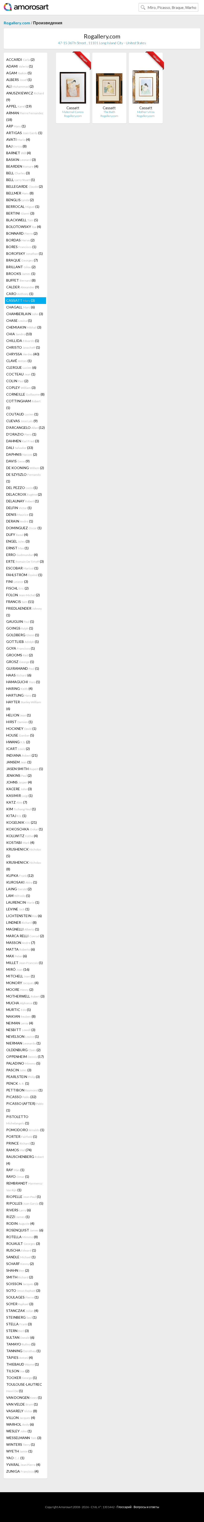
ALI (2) (20, 86)
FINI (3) (17, 581)
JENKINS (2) (19, 775)
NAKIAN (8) (21, 1016)
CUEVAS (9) (22, 421)
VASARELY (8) (21, 1411)
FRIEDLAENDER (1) (24, 611)
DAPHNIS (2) (21, 454)
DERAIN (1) (19, 521)
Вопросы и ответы (146, 1507)
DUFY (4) (17, 534)
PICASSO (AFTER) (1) (24, 1106)
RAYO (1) (17, 1176)
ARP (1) (16, 126)
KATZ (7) (16, 802)
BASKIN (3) (21, 159)
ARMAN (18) (24, 116)
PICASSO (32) (21, 1097)
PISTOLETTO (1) (17, 1119)
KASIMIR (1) (19, 795)
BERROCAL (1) (22, 206)
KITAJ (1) (16, 816)
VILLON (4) (20, 1417)
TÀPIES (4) (19, 1357)
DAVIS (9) (18, 461)
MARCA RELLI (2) (25, 936)
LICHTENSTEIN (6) (24, 916)
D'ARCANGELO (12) (25, 427)
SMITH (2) (19, 1277)
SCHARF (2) (20, 1264)
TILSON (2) (17, 1371)
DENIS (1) (19, 514)
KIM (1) (21, 809)
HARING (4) (19, 688)
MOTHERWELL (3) (25, 996)
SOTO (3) (23, 1290)
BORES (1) (21, 247)
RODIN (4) (20, 1223)
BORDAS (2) (20, 240)
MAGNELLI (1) (22, 929)
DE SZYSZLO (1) (23, 477)
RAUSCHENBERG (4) (25, 1159)
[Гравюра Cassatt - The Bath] (109, 81)
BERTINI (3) (20, 213)
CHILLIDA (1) (22, 340)
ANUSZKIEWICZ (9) (25, 96)
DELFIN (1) (19, 508)
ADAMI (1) (19, 66)
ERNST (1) (17, 548)
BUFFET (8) (21, 280)
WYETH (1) (19, 1451)
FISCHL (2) (17, 588)
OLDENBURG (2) (23, 1050)
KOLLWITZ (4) (22, 836)
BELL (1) (20, 180)
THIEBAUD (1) (22, 1364)
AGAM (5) (19, 73)
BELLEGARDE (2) (24, 186)
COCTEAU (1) (20, 374)
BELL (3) (18, 173)
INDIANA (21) (22, 755)
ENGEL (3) (18, 541)
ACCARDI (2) (20, 59)
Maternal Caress (73, 112)
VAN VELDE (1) (22, 1404)
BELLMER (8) (20, 193)
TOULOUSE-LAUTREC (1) (24, 1387)
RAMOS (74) (19, 1150)
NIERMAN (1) (23, 1043)
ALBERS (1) (19, 79)
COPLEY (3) (21, 387)
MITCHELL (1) (20, 976)
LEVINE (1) (17, 909)
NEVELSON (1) (22, 1036)
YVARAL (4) (23, 1464)
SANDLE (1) (21, 1257)
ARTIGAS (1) (24, 133)
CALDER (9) (22, 287)
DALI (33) (19, 447)
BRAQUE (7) (22, 260)
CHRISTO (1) (23, 347)
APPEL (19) (19, 106)
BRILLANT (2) (21, 267)
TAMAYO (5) (20, 1344)
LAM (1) (18, 895)
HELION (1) (18, 715)
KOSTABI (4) (20, 842)
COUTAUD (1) (22, 414)
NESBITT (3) (20, 1030)
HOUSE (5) (20, 735)
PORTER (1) (21, 1136)
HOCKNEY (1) (21, 728)
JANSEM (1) (18, 762)
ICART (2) (18, 748)
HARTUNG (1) (21, 695)
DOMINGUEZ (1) (24, 528)
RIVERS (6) (18, 1210)
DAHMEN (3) (22, 441)
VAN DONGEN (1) (24, 1397)
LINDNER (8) (21, 922)
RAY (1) (15, 1170)
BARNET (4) (18, 153)
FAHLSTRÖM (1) (24, 575)
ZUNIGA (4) (22, 1471)
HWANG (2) (18, 742)
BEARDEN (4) (22, 166)
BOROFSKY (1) (24, 253)
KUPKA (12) (20, 875)
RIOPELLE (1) (23, 1196)
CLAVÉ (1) (19, 361)
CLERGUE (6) (21, 367)
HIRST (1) (19, 722)
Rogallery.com (17, 22)
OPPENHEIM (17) (25, 1056)
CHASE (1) (19, 320)
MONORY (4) (22, 983)
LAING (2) (19, 889)
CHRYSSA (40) (22, 354)
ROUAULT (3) (23, 1243)
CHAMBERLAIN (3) (24, 314)
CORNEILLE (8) (25, 394)
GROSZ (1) (20, 662)
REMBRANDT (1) (24, 1186)
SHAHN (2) (17, 1270)
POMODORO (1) (25, 1130)
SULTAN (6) (20, 1337)
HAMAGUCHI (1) (23, 682)
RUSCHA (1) (21, 1250)
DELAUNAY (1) (22, 501)
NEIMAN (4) (19, 1023)
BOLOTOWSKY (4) (23, 226)
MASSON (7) (20, 942)
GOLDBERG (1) (22, 635)
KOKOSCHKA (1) (24, 829)
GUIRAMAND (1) (22, 668)
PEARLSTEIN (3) (23, 1077)
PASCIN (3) (18, 1070)
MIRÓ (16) (17, 969)
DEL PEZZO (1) (22, 487)
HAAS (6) (18, 675)
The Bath (109, 112)
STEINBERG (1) (21, 1317)
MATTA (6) (20, 949)
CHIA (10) (19, 334)
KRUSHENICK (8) (23, 865)
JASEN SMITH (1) (24, 769)
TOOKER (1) (21, 1377)
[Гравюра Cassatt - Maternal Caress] (73, 81)
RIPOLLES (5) (24, 1203)
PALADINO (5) (23, 1063)
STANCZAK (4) (22, 1310)
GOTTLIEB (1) (22, 641)
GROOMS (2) (19, 655)
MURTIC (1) (18, 1009)
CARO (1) (19, 294)
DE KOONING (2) (25, 468)
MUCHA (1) (21, 1003)
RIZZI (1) (18, 1217)
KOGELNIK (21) (21, 822)
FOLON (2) (23, 595)
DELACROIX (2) (24, 494)
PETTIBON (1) (24, 1090)
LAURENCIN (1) (22, 902)
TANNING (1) (23, 1351)
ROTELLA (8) (22, 1237)
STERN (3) (17, 1331)
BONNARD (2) (22, 233)
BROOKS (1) (20, 273)
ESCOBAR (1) (22, 568)
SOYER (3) (19, 1304)
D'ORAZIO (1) (21, 434)
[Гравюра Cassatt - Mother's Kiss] (146, 81)
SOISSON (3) (22, 1284)
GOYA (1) (20, 648)
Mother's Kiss (145, 112)
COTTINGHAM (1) (23, 404)
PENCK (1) (17, 1083)
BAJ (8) (16, 146)
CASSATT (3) (20, 300)
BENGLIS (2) (20, 200)
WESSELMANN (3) (23, 1438)
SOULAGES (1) (22, 1297)
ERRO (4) (22, 555)
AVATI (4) (18, 139)
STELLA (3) (19, 1324)
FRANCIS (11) (20, 601)
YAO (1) (15, 1458)
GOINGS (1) (19, 628)
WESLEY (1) (19, 1431)
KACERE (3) (19, 789)
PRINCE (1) (20, 1143)
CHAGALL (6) (20, 307)
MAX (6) (16, 956)
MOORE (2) (19, 989)
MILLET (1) (24, 963)
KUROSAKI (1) (21, 882)
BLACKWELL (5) (22, 220)
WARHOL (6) (20, 1424)
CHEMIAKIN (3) (23, 327)
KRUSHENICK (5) (23, 852)
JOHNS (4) (19, 782)
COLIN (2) (17, 381)
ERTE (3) (25, 561)
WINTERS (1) (20, 1444)
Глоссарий (124, 1507)
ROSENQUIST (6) (24, 1230)
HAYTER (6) (23, 705)
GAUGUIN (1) (20, 621)
